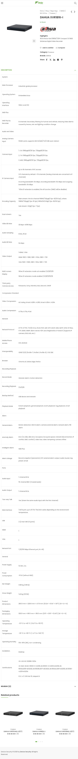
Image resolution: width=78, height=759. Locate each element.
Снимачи (52, 13)
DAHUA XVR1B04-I (39, 731)
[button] (36, 742)
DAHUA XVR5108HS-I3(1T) (65, 731)
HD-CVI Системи (44, 13)
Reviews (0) (6, 686)
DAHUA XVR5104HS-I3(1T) (13, 731)
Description (6, 70)
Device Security (25, 752)
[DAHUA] (48, 29)
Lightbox (34, 41)
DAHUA (63, 11)
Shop (47, 11)
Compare (61, 48)
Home (42, 11)
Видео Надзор (55, 11)
